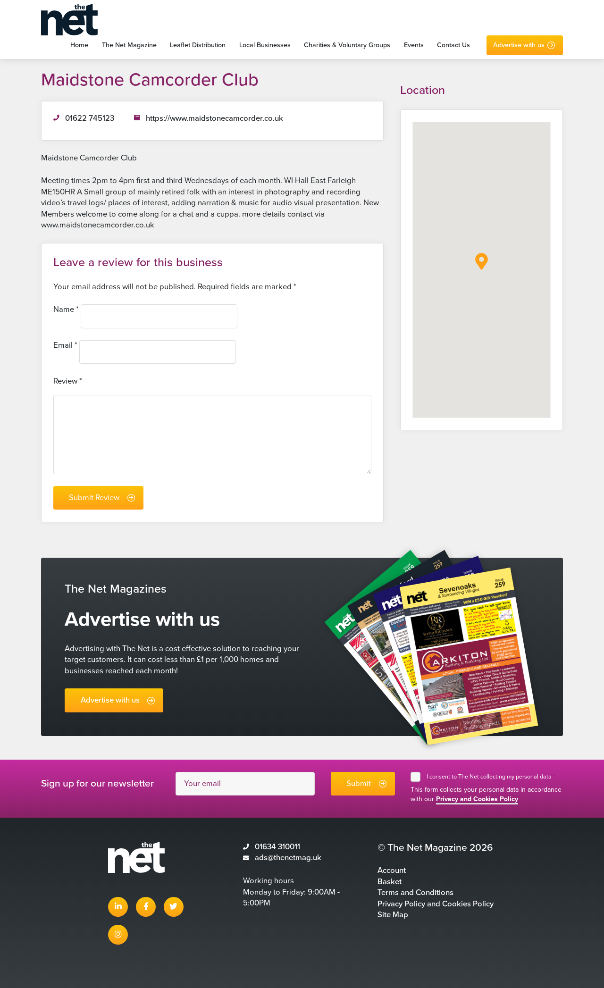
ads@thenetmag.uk (288, 857)
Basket (390, 882)
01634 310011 (277, 847)
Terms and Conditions (415, 892)
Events (414, 45)
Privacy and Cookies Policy (477, 799)
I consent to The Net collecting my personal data (491, 776)
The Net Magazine (129, 45)
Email (65, 345)
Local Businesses (265, 45)
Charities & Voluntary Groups (347, 45)
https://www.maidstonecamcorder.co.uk (214, 118)
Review (67, 381)
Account (392, 870)
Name (66, 309)
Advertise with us (519, 45)
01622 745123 (89, 118)
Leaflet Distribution (198, 45)
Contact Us (453, 45)
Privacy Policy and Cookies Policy (436, 904)
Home (79, 45)
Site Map (393, 915)
